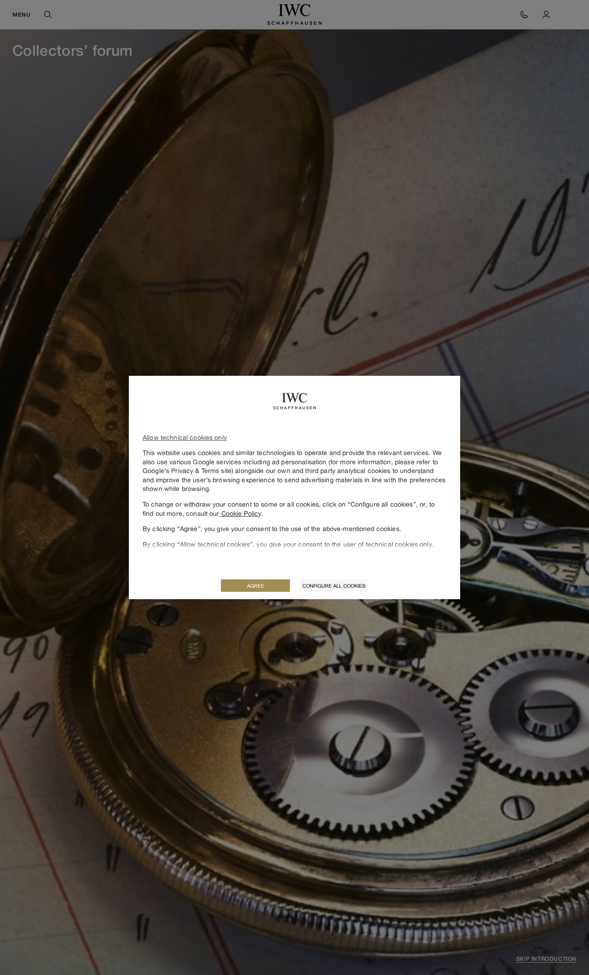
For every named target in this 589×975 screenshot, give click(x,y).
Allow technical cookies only (185, 437)
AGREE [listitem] (255, 586)
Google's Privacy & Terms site (187, 470)
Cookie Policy (240, 513)
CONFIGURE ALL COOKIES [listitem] (333, 586)
